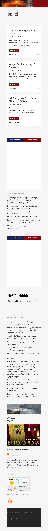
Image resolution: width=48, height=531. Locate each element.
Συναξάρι (14, 456)
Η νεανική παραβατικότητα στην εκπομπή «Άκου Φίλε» (22, 389)
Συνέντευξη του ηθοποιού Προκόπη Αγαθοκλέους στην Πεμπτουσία (20, 349)
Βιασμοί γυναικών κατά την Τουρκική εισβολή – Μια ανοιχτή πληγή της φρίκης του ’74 (23, 396)
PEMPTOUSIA (15, 238)
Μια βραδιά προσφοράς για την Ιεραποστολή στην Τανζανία (23, 227)
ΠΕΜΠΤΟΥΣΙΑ (15, 140)
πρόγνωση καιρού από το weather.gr (18, 492)
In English (18, 36)
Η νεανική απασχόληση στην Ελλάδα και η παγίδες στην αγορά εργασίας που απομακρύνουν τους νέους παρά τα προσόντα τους (22, 209)
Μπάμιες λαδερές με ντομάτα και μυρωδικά (22, 217)
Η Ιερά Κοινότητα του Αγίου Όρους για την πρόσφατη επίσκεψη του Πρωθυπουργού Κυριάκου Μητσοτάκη (23, 382)
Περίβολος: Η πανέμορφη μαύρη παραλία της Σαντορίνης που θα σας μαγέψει (23, 221)
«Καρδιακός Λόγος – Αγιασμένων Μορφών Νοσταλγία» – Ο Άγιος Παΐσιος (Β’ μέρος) (22, 337)
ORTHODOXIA (32, 238)
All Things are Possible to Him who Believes (22, 100)
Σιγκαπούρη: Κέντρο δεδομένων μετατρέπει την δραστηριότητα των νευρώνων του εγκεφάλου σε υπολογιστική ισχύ (23, 200)
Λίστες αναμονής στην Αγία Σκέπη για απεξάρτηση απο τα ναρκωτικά (20, 323)
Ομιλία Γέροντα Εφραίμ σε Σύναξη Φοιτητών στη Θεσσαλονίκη (23, 343)
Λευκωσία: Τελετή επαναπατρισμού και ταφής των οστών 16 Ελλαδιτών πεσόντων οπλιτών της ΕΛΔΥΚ (23, 355)
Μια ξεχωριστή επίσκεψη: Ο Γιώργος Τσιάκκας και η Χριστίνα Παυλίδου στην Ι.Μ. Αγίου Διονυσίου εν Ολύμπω (24, 330)
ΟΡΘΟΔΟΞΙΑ (32, 140)
